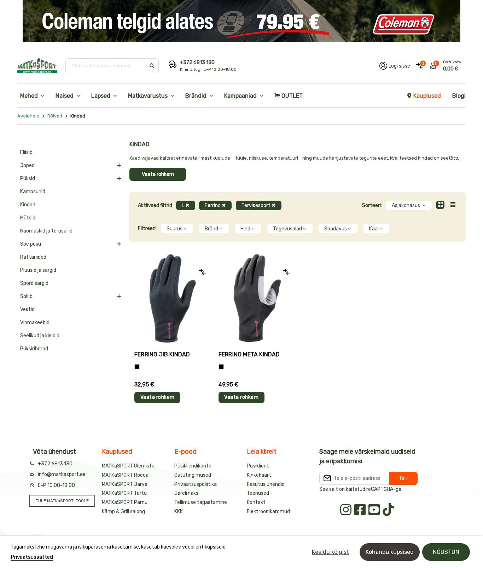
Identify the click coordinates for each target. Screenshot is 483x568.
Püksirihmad (34, 349)
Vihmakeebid (35, 323)
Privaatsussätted (32, 557)
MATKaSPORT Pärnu (124, 502)
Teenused (258, 493)
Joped (27, 165)
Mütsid (27, 218)
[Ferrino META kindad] (255, 298)
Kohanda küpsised (390, 552)
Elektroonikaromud (268, 512)
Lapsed (100, 95)
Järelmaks (186, 493)
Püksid (27, 179)
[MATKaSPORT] (37, 65)
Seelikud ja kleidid (39, 336)
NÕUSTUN (446, 552)
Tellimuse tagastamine (200, 502)
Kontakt (256, 502)
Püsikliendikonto (192, 466)
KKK (178, 512)
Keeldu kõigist (330, 552)
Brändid (195, 95)
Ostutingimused (192, 475)
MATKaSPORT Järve (124, 484)
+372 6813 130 (197, 62)
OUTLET (292, 95)
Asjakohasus (406, 205)
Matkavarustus (148, 95)
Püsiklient (258, 466)
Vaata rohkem (158, 174)
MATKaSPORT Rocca (125, 475)
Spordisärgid (34, 283)
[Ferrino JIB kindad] (171, 298)
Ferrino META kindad (249, 354)
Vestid (27, 309)
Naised (65, 95)
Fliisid (26, 152)
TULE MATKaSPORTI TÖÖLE (62, 500)
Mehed (29, 95)
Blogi (459, 95)
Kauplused (427, 95)
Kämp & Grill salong (123, 512)
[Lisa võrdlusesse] (202, 271)
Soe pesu (30, 244)
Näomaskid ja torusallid (46, 231)
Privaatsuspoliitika (195, 484)
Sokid (26, 296)
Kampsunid (32, 192)
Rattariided (33, 257)
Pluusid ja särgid (38, 270)
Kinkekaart (259, 475)
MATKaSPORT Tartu (124, 493)
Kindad (27, 205)
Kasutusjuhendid (266, 484)
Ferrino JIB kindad (162, 354)
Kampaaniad (240, 95)
